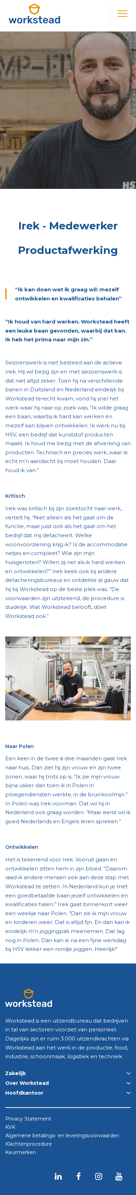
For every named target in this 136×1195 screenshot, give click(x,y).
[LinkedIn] (58, 1176)
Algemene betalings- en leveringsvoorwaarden (62, 1136)
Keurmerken (20, 1152)
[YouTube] (119, 1176)
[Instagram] (98, 1176)
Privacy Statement (28, 1119)
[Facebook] (78, 1176)
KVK (10, 1127)
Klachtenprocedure (28, 1144)
